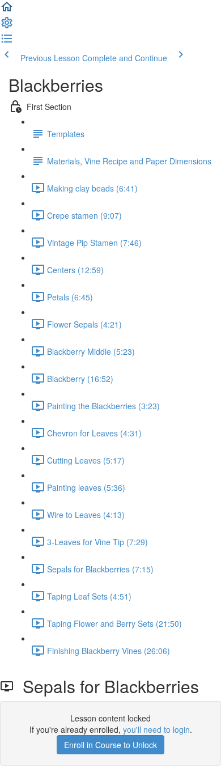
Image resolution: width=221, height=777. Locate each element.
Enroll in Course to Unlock (110, 744)
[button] (7, 10)
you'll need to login (156, 729)
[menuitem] (7, 26)
